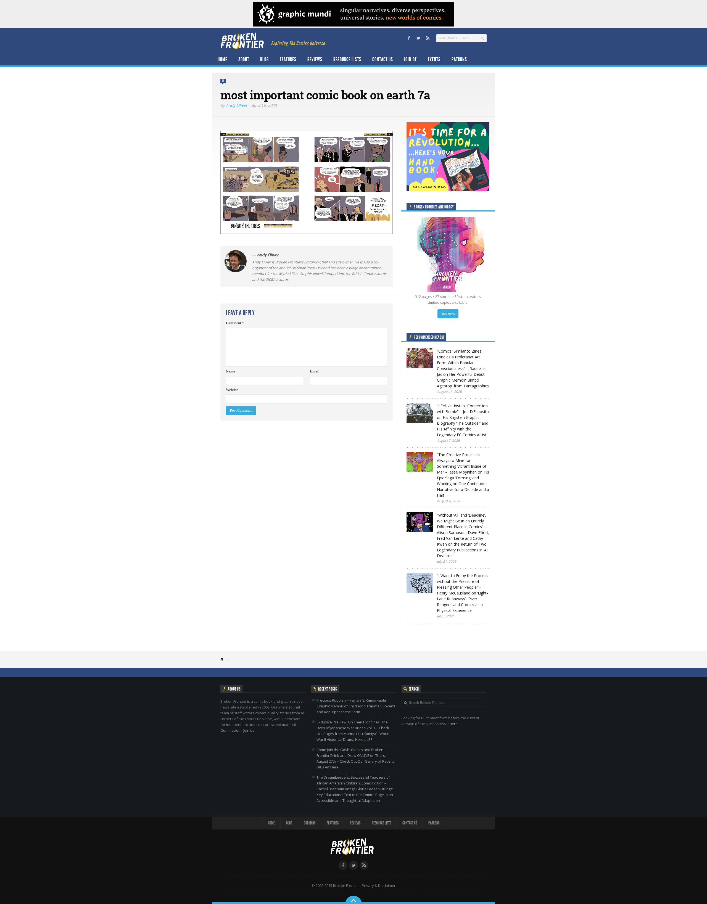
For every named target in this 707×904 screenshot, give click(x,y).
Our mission (230, 730)
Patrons (459, 59)
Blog (264, 59)
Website (232, 390)
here (454, 723)
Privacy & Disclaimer (378, 885)
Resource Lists (347, 59)
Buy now (448, 313)
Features (288, 59)
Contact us (382, 59)
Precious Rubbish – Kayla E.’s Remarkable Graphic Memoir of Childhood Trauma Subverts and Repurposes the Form (355, 706)
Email (315, 371)
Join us (248, 730)
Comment (235, 323)
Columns (309, 823)
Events (434, 59)
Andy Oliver (236, 105)
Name (230, 371)
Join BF (410, 59)
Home (222, 59)
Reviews (314, 59)
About (243, 59)
